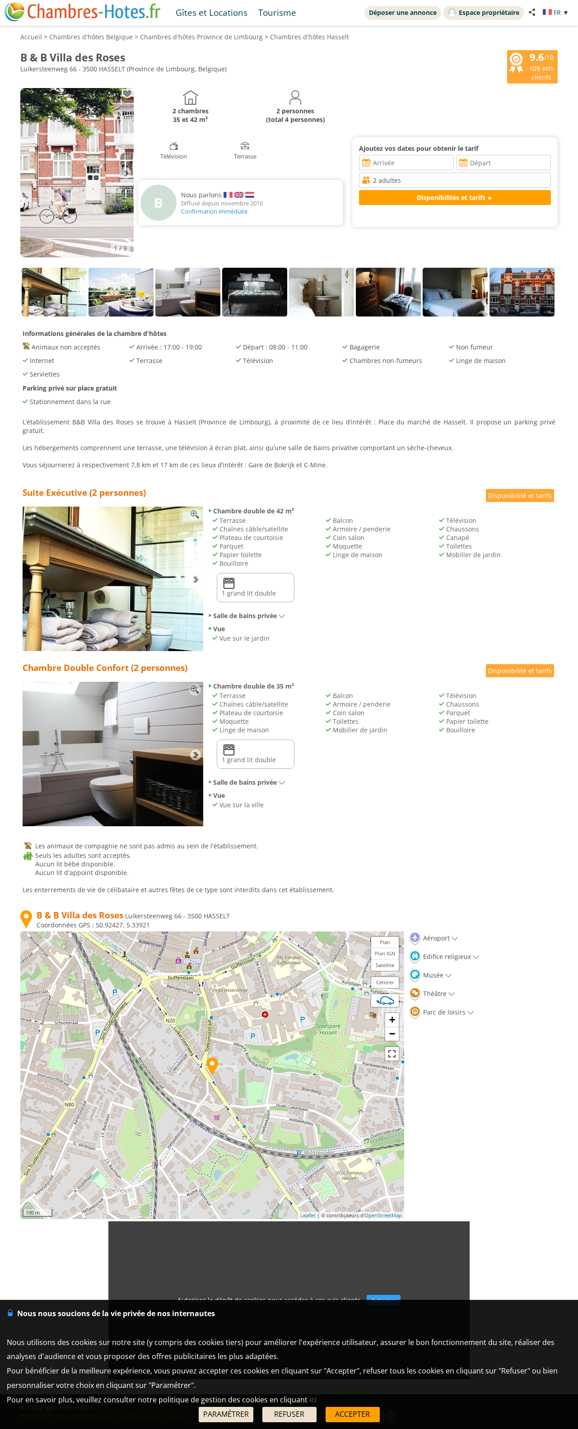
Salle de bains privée (245, 615)
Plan (385, 942)
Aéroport (435, 938)
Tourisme (277, 12)
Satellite (385, 965)
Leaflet (308, 1215)
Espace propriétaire (489, 12)
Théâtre (434, 993)
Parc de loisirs (443, 1012)
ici (313, 1400)
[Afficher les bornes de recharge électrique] (385, 1000)
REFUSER (289, 1414)
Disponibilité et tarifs (520, 495)
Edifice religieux (446, 956)
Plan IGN (385, 953)
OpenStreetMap (383, 1215)
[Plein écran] (392, 1054)
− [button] (392, 1033)
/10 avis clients (541, 66)
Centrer (385, 982)
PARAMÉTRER (226, 1414)
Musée (432, 975)
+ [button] (392, 1019)
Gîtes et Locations (211, 12)
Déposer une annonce (403, 12)
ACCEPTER (352, 1414)
